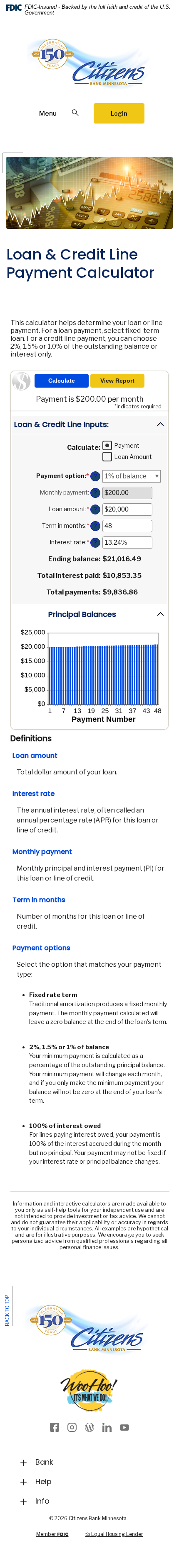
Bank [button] (44, 1462)
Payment (126, 445)
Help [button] (43, 1481)
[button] (89, 424)
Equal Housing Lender (116, 1534)
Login (119, 113)
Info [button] (42, 1501)
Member (52, 1534)
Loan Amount (133, 456)
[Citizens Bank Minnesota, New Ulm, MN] (89, 67)
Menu (48, 113)
